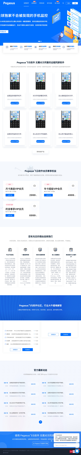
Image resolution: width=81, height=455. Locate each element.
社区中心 (59, 324)
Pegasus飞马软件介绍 (14, 103)
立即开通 (10, 195)
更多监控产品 (40, 151)
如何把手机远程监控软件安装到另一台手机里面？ (24, 334)
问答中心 (21, 324)
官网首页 (26, 3)
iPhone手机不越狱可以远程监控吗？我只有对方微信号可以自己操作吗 (31, 330)
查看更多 (15, 349)
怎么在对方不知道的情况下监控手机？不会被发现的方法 (24, 403)
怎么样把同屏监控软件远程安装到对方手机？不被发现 (23, 344)
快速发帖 (65, 334)
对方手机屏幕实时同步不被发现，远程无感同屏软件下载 (62, 382)
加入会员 (57, 3)
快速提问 (27, 349)
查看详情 (33, 384)
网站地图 (6, 452)
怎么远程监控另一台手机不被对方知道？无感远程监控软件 (24, 413)
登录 (68, 3)
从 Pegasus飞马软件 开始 (40, 443)
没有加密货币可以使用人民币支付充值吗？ (22, 340)
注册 (75, 3)
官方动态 (49, 3)
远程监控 (34, 3)
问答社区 (41, 3)
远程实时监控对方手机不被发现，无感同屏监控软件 (61, 393)
